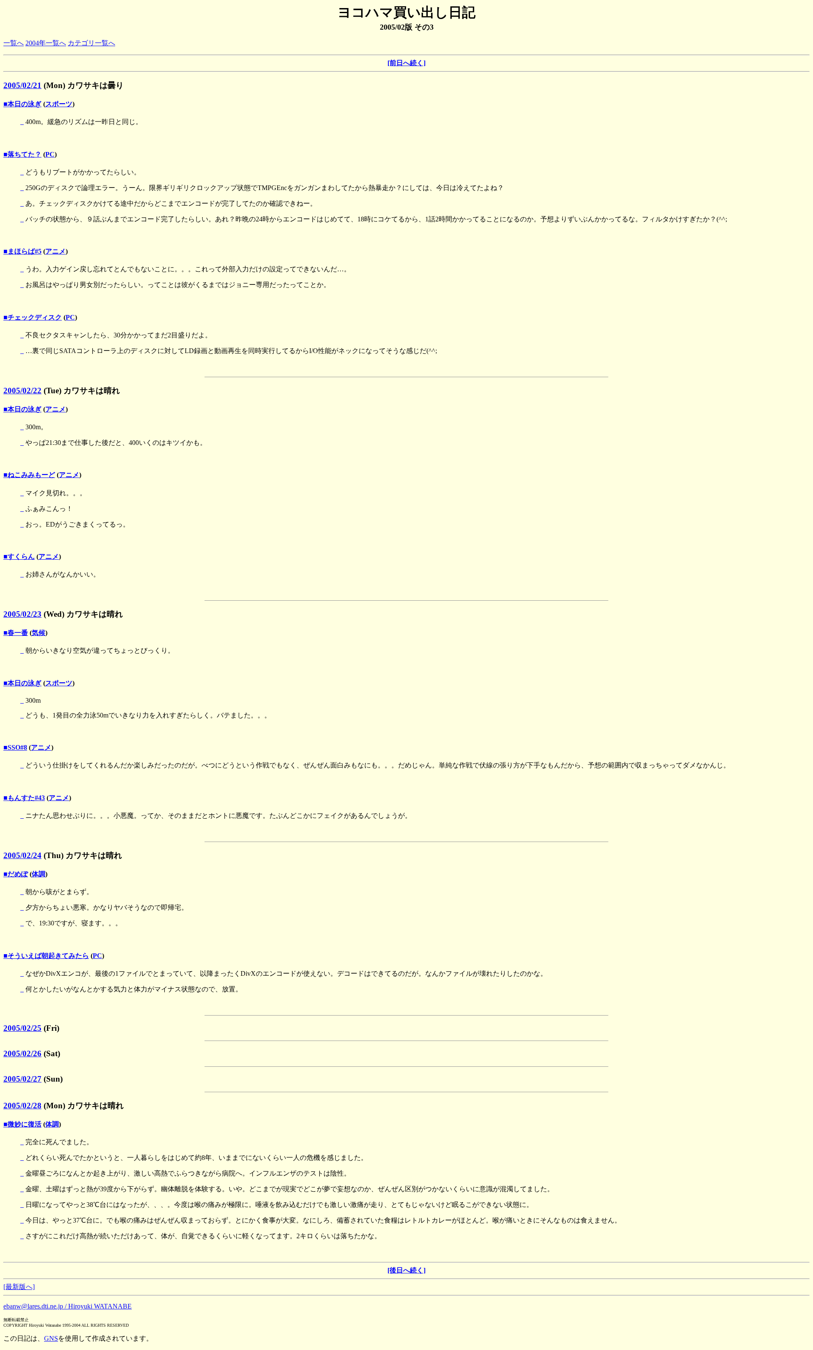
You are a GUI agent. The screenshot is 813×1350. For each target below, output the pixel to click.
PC (50, 154)
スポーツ (58, 104)
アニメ (55, 251)
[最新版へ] (19, 1286)
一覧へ (13, 43)
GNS (51, 1338)
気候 (38, 632)
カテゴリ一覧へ (91, 43)
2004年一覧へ (45, 43)
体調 (38, 874)
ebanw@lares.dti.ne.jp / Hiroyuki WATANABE (67, 1306)
